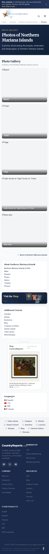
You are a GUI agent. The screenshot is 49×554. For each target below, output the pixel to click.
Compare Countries (11, 326)
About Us (5, 476)
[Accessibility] (43, 548)
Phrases (7, 286)
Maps (6, 271)
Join (28, 450)
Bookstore (8, 320)
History (6, 280)
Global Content (9, 329)
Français (10, 409)
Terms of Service (8, 488)
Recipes (7, 274)
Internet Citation (37, 428)
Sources (29, 496)
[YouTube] (16, 464)
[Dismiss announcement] (46, 4)
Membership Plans (33, 462)
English (4, 512)
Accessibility (6, 492)
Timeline (7, 283)
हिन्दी (8, 406)
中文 (9, 403)
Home (4, 22)
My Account (30, 458)
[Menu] (45, 16)
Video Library (9, 332)
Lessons (42, 425)
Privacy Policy (7, 484)
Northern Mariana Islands (28, 22)
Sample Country (32, 484)
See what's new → (9, 6)
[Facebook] (4, 464)
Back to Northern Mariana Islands (33, 255)
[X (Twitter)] (10, 464)
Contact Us (6, 480)
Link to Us (30, 501)
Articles (7, 317)
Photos (6, 277)
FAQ (27, 476)
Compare (28, 421)
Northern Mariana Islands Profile (17, 268)
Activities (7, 314)
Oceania (13, 22)
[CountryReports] (15, 13)
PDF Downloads (8, 532)
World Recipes (9, 335)
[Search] (39, 16)
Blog (6, 323)
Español (10, 400)
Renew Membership (33, 454)
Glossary (25, 432)
